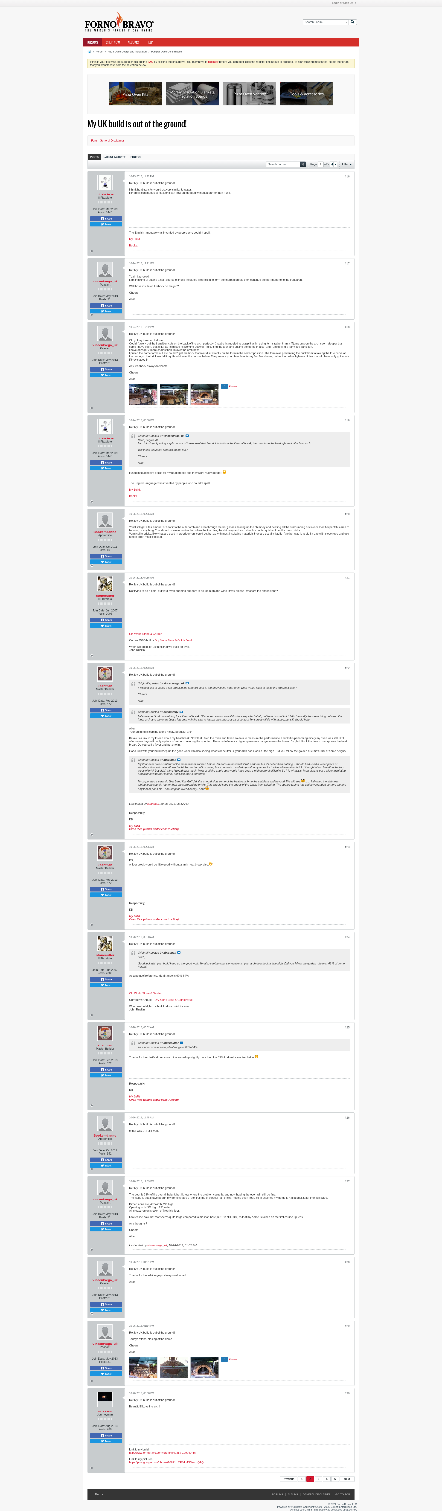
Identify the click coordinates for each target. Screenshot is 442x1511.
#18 (347, 327)
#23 (347, 847)
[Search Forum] (353, 22)
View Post (187, 435)
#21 (347, 577)
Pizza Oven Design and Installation (127, 51)
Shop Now (113, 42)
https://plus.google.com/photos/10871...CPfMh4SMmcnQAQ (166, 1462)
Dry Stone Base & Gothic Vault (173, 640)
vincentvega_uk (105, 281)
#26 (347, 1117)
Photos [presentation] (136, 157)
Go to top (342, 1494)
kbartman (105, 686)
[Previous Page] (332, 164)
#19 (347, 420)
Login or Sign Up (342, 3)
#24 (347, 937)
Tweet (107, 224)
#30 (347, 1393)
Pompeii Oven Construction (166, 51)
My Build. (135, 239)
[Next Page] (335, 164)
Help (150, 42)
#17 (347, 263)
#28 (347, 1262)
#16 (347, 176)
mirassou (105, 1411)
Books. (133, 245)
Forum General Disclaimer (107, 140)
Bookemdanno (104, 532)
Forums (92, 42)
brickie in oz (105, 194)
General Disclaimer (317, 1494)
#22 (347, 668)
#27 (347, 1181)
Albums (133, 42)
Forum (99, 51)
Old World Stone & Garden (145, 634)
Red (98, 1494)
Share (108, 218)
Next (347, 1479)
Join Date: (98, 209)
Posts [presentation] (94, 157)
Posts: (101, 212)
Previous (288, 1479)
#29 (347, 1326)
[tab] (94, 157)
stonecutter (105, 595)
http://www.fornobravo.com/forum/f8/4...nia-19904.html (162, 1452)
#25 (347, 1027)
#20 (347, 514)
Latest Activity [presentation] (114, 157)
